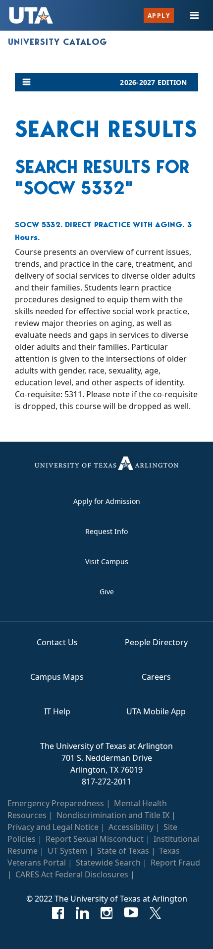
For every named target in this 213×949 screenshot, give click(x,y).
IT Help (57, 711)
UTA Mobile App (156, 711)
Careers (156, 676)
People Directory (156, 642)
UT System (67, 850)
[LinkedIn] (82, 913)
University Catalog (57, 42)
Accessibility (131, 827)
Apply (159, 15)
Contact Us (57, 642)
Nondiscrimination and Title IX (112, 815)
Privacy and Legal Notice (53, 827)
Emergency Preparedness (55, 803)
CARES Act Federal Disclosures (71, 874)
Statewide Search (108, 862)
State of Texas (123, 850)
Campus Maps (57, 676)
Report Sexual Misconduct (95, 838)
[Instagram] (107, 913)
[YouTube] (131, 913)
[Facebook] (58, 913)
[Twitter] (155, 913)
